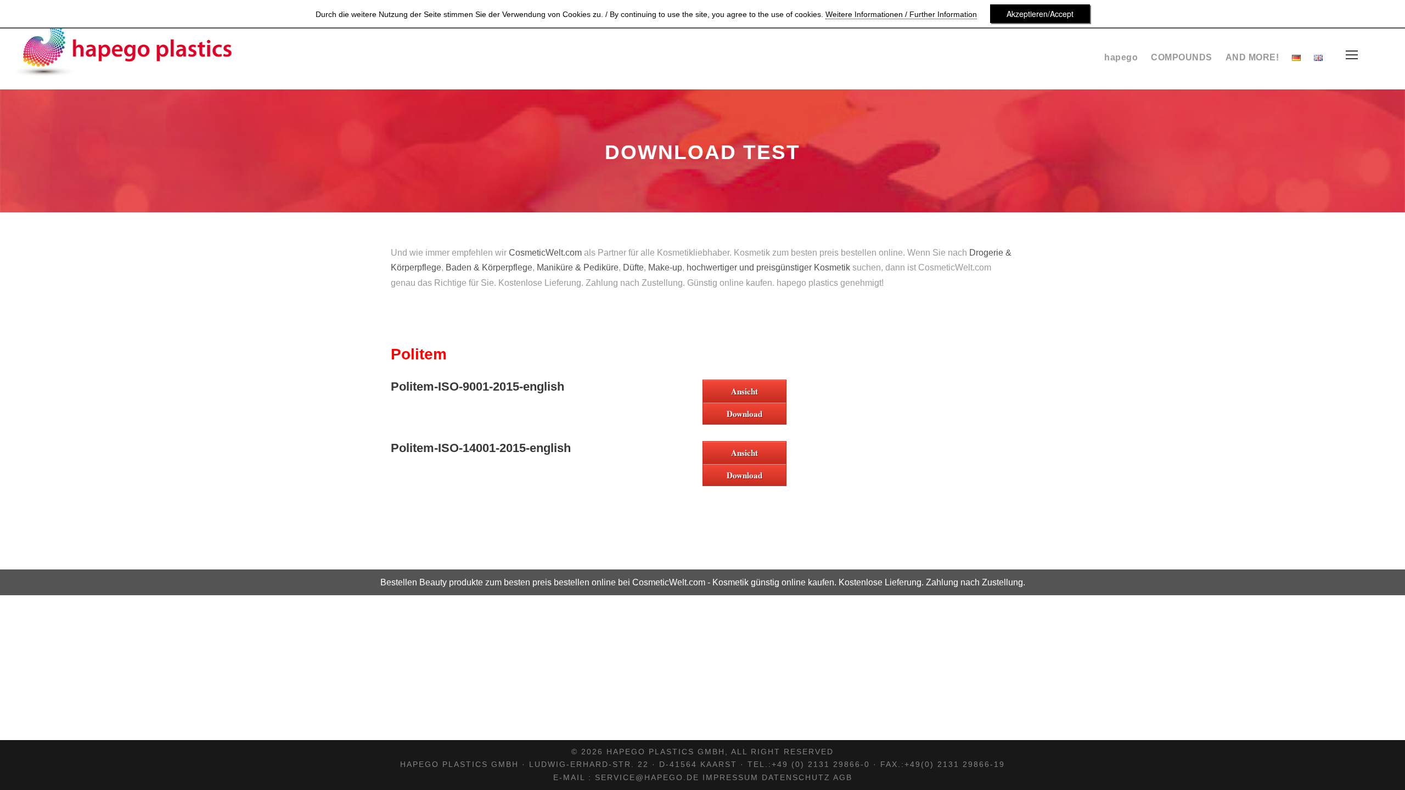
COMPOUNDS (1181, 57)
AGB (842, 777)
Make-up (665, 267)
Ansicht (744, 391)
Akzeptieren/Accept (1040, 13)
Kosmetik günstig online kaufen (773, 582)
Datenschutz (796, 777)
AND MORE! (1252, 57)
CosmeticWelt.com (545, 252)
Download (744, 414)
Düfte (633, 267)
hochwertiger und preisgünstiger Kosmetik (768, 267)
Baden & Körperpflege (489, 267)
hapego (1121, 57)
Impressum (730, 777)
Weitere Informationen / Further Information (901, 14)
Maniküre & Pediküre (578, 267)
